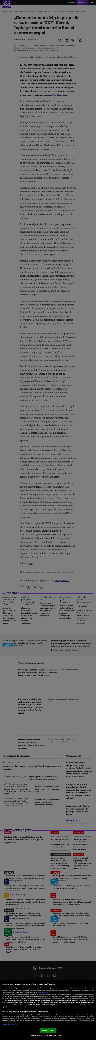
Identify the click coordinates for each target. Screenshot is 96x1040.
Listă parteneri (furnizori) (10, 1024)
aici (78, 1000)
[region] (48, 1010)
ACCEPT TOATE (48, 1030)
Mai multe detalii (43, 992)
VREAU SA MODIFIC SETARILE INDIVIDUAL (47, 1035)
